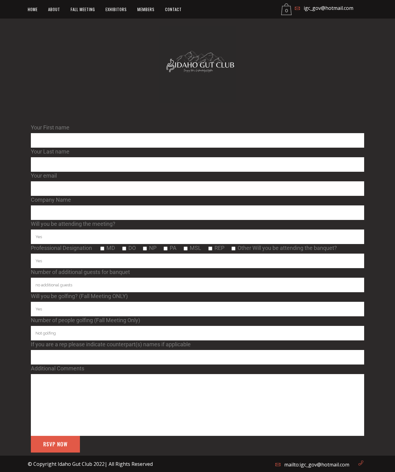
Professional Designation (62, 248)
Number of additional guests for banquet (80, 272)
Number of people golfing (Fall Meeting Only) (85, 320)
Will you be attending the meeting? (73, 224)
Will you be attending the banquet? (294, 248)
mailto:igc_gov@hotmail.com (316, 464)
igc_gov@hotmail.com (328, 8)
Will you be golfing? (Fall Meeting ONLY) (79, 296)
